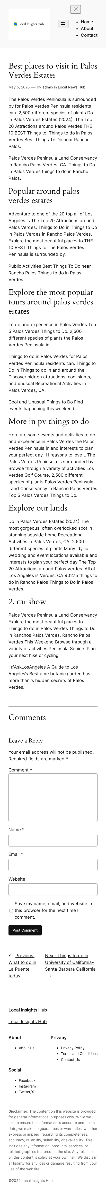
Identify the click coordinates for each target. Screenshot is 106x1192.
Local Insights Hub (27, 1010)
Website (16, 879)
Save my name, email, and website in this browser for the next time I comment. (53, 910)
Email (15, 854)
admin (47, 87)
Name (16, 829)
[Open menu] (63, 24)
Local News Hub (71, 87)
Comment (20, 770)
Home (87, 21)
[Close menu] (75, 9)
